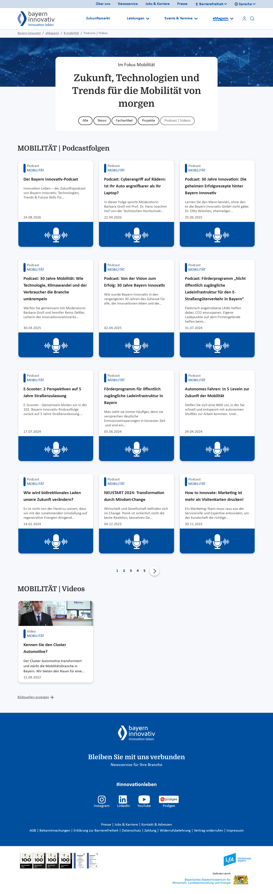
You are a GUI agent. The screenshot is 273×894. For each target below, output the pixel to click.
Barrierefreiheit (211, 4)
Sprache (245, 4)
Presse (182, 4)
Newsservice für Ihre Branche (136, 765)
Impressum (235, 831)
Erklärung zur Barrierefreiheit (96, 831)
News (102, 121)
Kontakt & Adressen (156, 825)
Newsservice (128, 4)
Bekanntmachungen (55, 831)
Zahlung (150, 831)
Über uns (103, 4)
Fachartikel (124, 121)
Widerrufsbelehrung (175, 831)
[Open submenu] (147, 18)
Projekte (148, 121)
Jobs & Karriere (157, 4)
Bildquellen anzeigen (33, 697)
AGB (33, 831)
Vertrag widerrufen (209, 831)
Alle (85, 121)
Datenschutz (132, 831)
